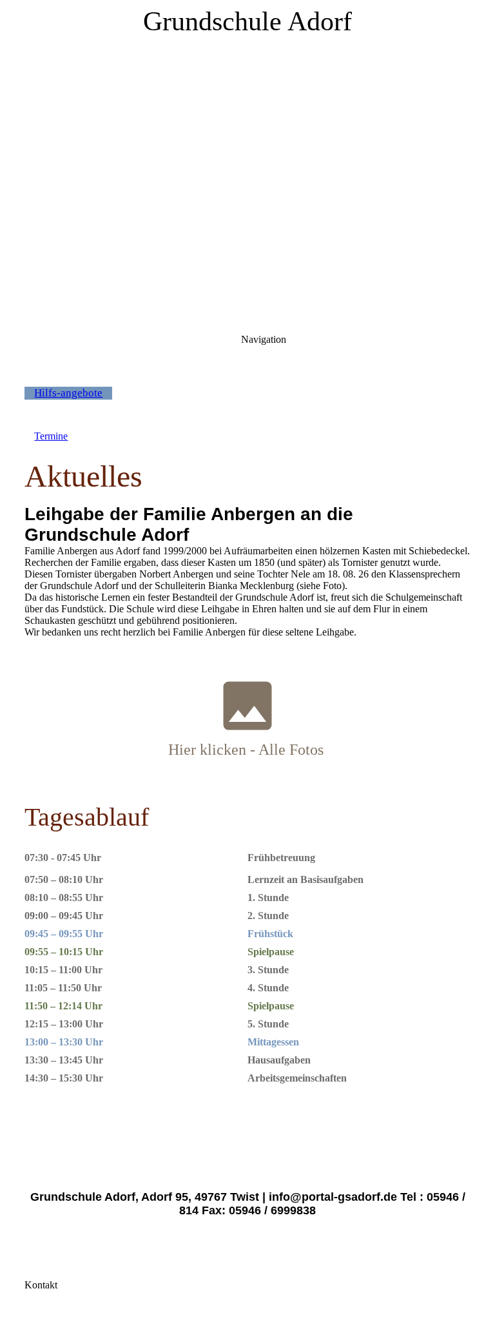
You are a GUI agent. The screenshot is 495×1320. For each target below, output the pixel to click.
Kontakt (40, 1284)
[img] (247, 161)
